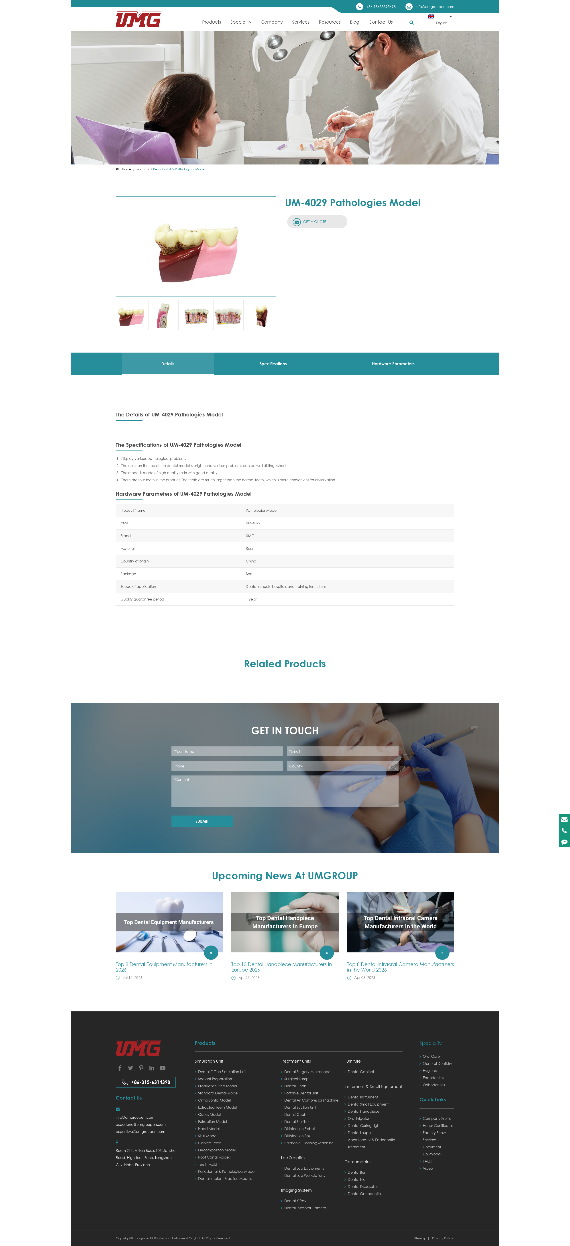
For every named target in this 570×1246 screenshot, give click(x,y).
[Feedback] (564, 841)
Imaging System (296, 1190)
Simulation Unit (209, 1061)
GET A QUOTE (314, 221)
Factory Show (434, 1132)
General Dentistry (437, 1063)
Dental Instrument (363, 1097)
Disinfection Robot (299, 1128)
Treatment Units (296, 1061)
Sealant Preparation (215, 1078)
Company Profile (437, 1118)
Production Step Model (217, 1086)
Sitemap (420, 1238)
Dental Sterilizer (297, 1121)
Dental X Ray (295, 1200)
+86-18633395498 (381, 6)
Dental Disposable (363, 1186)
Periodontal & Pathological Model (179, 169)
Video (428, 1168)
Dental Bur (356, 1172)
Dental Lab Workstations (304, 1175)
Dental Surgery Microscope (307, 1071)
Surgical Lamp (296, 1078)
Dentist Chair (295, 1114)
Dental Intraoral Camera (305, 1207)
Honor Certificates (438, 1125)
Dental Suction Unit (300, 1107)
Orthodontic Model (214, 1100)
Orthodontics (434, 1084)
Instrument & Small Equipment (373, 1086)
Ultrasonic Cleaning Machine (309, 1142)
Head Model (209, 1128)
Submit (202, 821)
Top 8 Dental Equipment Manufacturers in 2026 (164, 966)
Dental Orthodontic (364, 1193)
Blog (354, 21)
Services (300, 21)
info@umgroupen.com (435, 6)
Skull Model (207, 1135)
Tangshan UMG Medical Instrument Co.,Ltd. (168, 1238)
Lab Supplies (293, 1157)
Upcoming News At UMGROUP (285, 875)
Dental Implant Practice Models (225, 1178)
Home (126, 169)
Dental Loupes (360, 1132)
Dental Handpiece (363, 1111)
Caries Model (209, 1114)
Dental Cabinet (361, 1071)
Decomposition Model (217, 1150)
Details (167, 363)
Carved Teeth (210, 1142)
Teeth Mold (207, 1164)
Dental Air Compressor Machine (311, 1100)
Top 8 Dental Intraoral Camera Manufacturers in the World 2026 (400, 966)
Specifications (273, 363)
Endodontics (433, 1077)
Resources (330, 21)
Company (272, 21)
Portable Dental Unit (301, 1093)
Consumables (357, 1161)
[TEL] (564, 830)
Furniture (352, 1061)
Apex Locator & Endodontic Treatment (371, 1143)
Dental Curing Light (364, 1125)
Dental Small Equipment (368, 1104)
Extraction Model (212, 1121)
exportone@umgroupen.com (141, 1124)
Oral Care (431, 1056)
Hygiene (430, 1070)
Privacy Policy (442, 1238)
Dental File (356, 1179)
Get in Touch (285, 730)
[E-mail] (564, 819)
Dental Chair (295, 1086)
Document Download (432, 1150)
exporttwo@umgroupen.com (140, 1131)
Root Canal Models (214, 1157)
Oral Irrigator (358, 1118)
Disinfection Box (297, 1135)
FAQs (427, 1161)
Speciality (240, 21)
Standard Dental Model (218, 1093)
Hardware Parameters (393, 363)
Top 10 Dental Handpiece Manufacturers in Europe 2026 (281, 966)
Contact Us (380, 21)
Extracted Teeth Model (217, 1107)
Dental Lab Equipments (304, 1168)
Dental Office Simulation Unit (222, 1071)
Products (211, 21)
